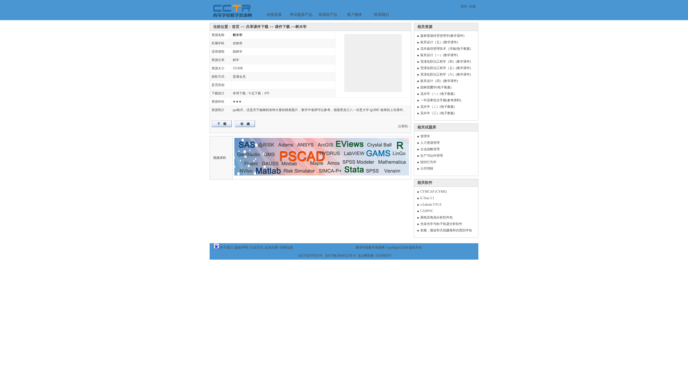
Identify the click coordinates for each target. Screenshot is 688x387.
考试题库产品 (301, 15)
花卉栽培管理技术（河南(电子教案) (445, 49)
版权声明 (241, 247)
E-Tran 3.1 (427, 198)
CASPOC (426, 211)
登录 (464, 6)
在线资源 (274, 15)
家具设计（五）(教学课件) (439, 42)
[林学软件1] (364, 65)
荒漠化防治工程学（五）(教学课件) (445, 68)
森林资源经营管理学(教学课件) (442, 36)
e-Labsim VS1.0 (430, 204)
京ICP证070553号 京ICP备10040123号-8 (326, 255)
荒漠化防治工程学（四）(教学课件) (445, 61)
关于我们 (226, 247)
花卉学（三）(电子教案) (437, 113)
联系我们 (381, 15)
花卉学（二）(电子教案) (437, 107)
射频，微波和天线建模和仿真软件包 (446, 230)
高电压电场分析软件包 (436, 217)
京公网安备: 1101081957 (375, 255)
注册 (472, 6)
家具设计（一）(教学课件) (439, 55)
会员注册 (271, 247)
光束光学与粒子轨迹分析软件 (441, 224)
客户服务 (354, 15)
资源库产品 (327, 15)
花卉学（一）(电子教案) (437, 94)
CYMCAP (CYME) (433, 192)
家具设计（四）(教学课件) (439, 81)
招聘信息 (286, 247)
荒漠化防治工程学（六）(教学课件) (445, 74)
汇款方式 (256, 247)
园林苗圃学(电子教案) (436, 87)
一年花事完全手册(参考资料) (440, 100)
